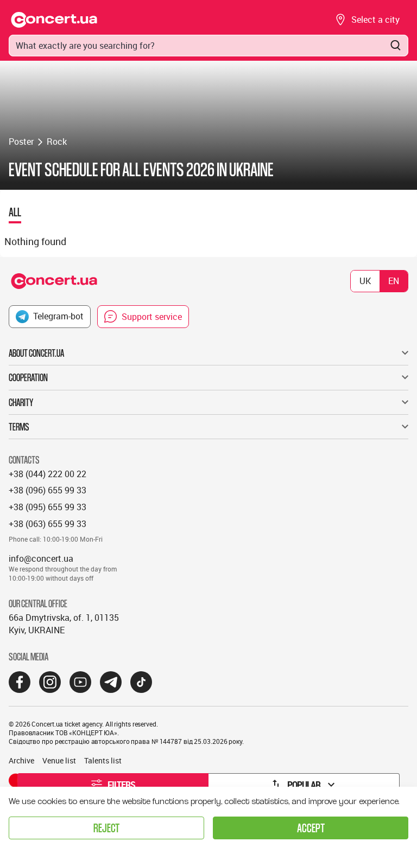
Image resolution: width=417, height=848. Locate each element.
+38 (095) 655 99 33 (47, 507)
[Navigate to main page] (54, 19)
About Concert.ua (36, 352)
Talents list (103, 760)
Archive (21, 760)
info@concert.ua (41, 558)
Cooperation (28, 377)
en (393, 281)
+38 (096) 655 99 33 (47, 490)
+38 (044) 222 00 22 (47, 474)
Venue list (59, 760)
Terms (19, 426)
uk (365, 281)
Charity (21, 402)
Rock (57, 141)
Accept (311, 828)
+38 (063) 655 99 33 (47, 524)
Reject (106, 828)
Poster (21, 141)
